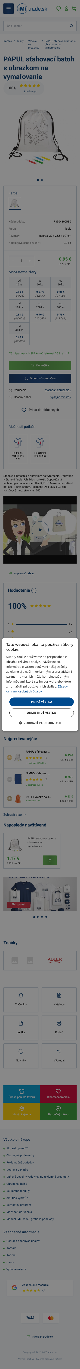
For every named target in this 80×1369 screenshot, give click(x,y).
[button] (40, 723)
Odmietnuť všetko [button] (41, 713)
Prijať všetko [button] (41, 702)
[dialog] (40, 684)
